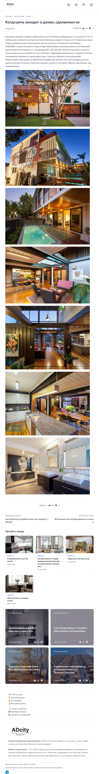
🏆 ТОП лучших (15, 694)
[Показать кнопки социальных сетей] (68, 4)
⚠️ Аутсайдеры (14, 700)
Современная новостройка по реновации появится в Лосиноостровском (70, 669)
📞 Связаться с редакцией (19, 714)
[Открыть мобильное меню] (91, 4)
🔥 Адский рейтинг (16, 697)
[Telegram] (7, 772)
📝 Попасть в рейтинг (17, 708)
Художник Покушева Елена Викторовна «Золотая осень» (24, 668)
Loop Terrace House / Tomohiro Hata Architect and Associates (70, 629)
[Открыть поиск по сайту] (83, 4)
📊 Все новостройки (17, 703)
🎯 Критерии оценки (17, 711)
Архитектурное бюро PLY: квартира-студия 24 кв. (22, 629)
